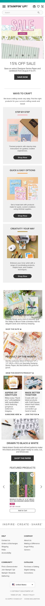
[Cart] (42, 6)
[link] (38, 6)
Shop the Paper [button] (22, 458)
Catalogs (28, 562)
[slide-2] (29, 55)
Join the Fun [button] (31, 414)
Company (28, 536)
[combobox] (22, 12)
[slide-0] (17, 55)
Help (4, 536)
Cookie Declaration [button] (32, 599)
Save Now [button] (22, 77)
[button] (34, 6)
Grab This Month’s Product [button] (19, 373)
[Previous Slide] (4, 489)
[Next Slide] (41, 489)
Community (7, 562)
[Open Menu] (4, 6)
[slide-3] (35, 55)
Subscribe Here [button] (12, 414)
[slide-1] (23, 55)
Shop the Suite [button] (12, 329)
